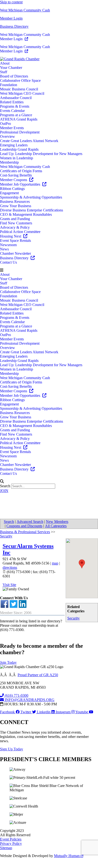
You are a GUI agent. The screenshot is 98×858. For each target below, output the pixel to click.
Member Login (11, 18)
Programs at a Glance (16, 115)
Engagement (9, 193)
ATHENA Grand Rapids (18, 119)
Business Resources (15, 201)
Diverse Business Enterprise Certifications (31, 210)
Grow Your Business (15, 206)
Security (73, 618)
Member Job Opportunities (20, 184)
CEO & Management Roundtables (26, 214)
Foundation (8, 85)
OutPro (5, 124)
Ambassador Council (16, 98)
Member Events (12, 128)
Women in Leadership (16, 158)
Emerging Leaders (14, 145)
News (4, 249)
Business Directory (14, 26)
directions (10, 567)
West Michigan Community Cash (25, 10)
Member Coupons (14, 180)
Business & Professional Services (25, 532)
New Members (57, 522)
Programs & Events (14, 106)
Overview (7, 136)
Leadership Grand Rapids (19, 149)
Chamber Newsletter (15, 253)
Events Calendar (12, 111)
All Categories (56, 526)
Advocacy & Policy (15, 227)
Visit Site (9, 585)
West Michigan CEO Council (22, 93)
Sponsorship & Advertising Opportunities (31, 197)
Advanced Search (30, 522)
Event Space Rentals (15, 240)
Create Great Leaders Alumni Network (29, 141)
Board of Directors (14, 76)
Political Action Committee (20, 232)
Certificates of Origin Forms (21, 171)
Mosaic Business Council (19, 89)
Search (5, 486)
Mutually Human (67, 856)
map (55, 563)
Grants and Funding (15, 219)
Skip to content (11, 2)
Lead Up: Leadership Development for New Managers (41, 154)
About (5, 63)
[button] (49, 270)
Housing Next (11, 236)
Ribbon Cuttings (12, 189)
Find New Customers (16, 223)
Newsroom (8, 245)
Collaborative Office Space (20, 80)
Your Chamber (11, 68)
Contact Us (8, 262)
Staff (3, 72)
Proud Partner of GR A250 (38, 675)
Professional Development (19, 132)
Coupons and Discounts (24, 526)
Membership (9, 162)
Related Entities (12, 102)
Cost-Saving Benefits (16, 175)
